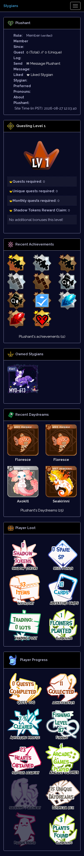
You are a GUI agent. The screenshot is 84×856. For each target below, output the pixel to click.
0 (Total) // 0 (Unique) (44, 52)
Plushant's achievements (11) (42, 336)
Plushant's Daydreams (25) (42, 510)
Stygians (11, 6)
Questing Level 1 (31, 126)
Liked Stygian (41, 75)
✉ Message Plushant (43, 63)
